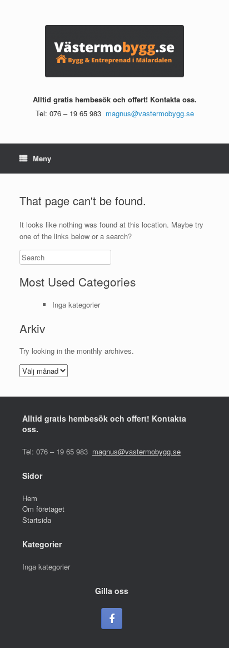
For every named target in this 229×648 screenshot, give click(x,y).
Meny (42, 158)
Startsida (36, 520)
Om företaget (43, 508)
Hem (29, 498)
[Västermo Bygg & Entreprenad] (114, 51)
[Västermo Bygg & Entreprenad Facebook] (111, 618)
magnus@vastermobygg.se (150, 113)
